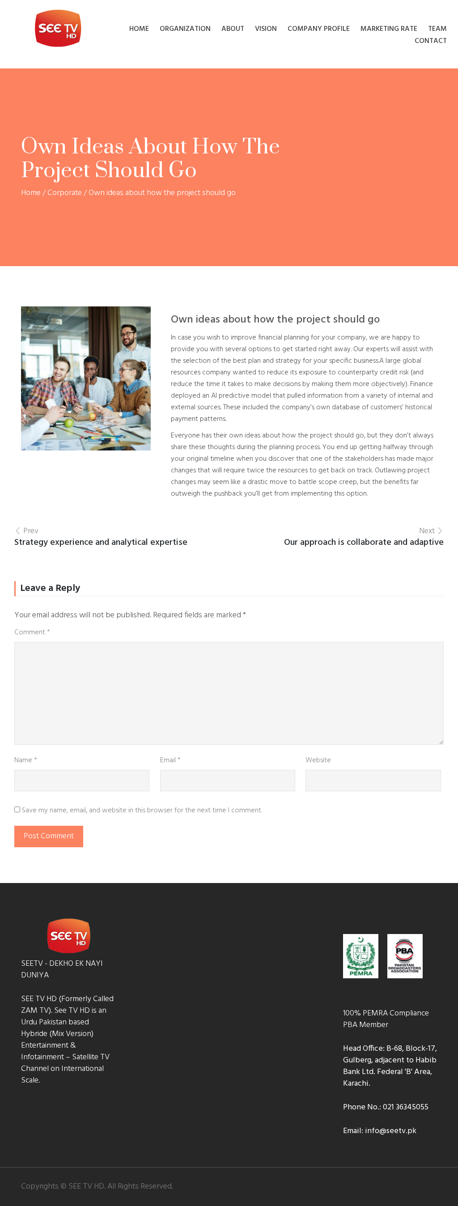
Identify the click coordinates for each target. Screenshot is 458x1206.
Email (170, 760)
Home (139, 28)
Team (437, 28)
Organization (185, 28)
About (232, 28)
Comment (32, 632)
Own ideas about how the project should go (275, 319)
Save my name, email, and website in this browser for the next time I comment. (142, 810)
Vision (266, 28)
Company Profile (319, 28)
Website (318, 760)
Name (25, 760)
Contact (431, 41)
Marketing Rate (388, 28)
